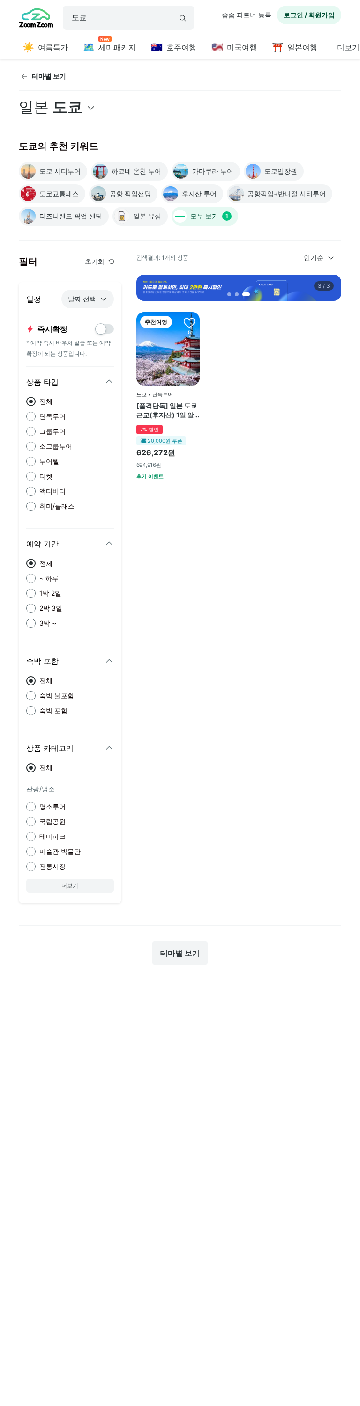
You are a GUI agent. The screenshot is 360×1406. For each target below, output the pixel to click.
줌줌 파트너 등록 (246, 15)
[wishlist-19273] (189, 322)
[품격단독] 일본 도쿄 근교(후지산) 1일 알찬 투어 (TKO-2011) (166, 410)
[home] (36, 19)
